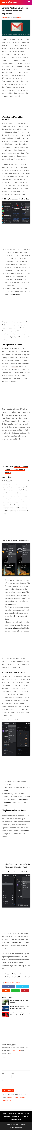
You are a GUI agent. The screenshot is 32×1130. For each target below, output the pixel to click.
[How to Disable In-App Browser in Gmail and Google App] (5, 1008)
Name (3, 1073)
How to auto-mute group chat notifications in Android (16, 469)
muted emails (14, 613)
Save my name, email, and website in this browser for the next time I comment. (15, 1085)
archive (15, 366)
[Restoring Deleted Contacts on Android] (5, 1002)
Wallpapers (15, 1116)
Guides (19, 17)
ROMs (27, 1113)
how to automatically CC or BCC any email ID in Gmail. (16, 337)
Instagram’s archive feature (19, 123)
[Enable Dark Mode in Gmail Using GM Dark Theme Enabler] (5, 1014)
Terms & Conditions (20, 1124)
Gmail (7, 982)
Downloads (12, 1113)
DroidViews (8, 2)
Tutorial (18, 982)
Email (13, 1073)
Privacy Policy (10, 1124)
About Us (25, 1116)
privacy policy (17, 1050)
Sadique (4, 17)
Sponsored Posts (16, 1119)
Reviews (7, 1116)
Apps (4, 1113)
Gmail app (8, 785)
